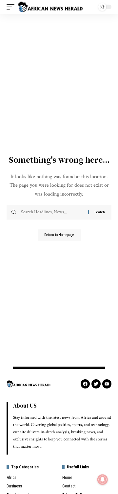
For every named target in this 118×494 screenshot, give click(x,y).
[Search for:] (52, 212)
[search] (88, 7)
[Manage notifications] (102, 479)
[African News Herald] (50, 7)
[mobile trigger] (12, 7)
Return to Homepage (59, 235)
